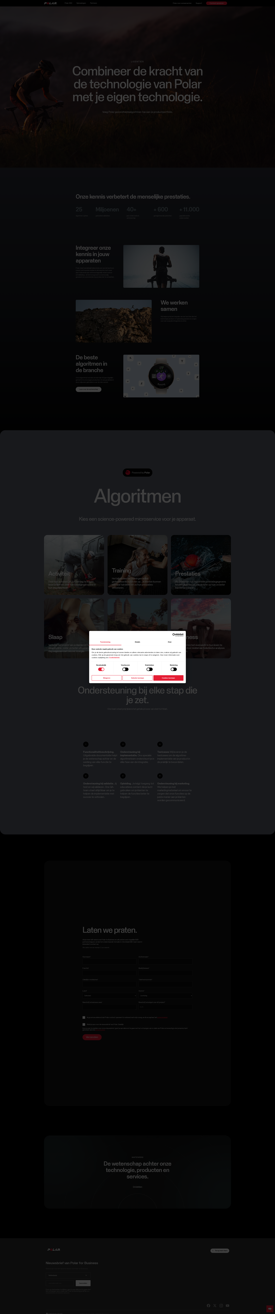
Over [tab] (170, 642)
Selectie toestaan (137, 678)
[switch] (125, 669)
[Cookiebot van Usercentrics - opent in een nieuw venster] (174, 635)
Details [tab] (137, 642)
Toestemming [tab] (105, 642)
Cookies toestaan (168, 678)
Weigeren (106, 678)
